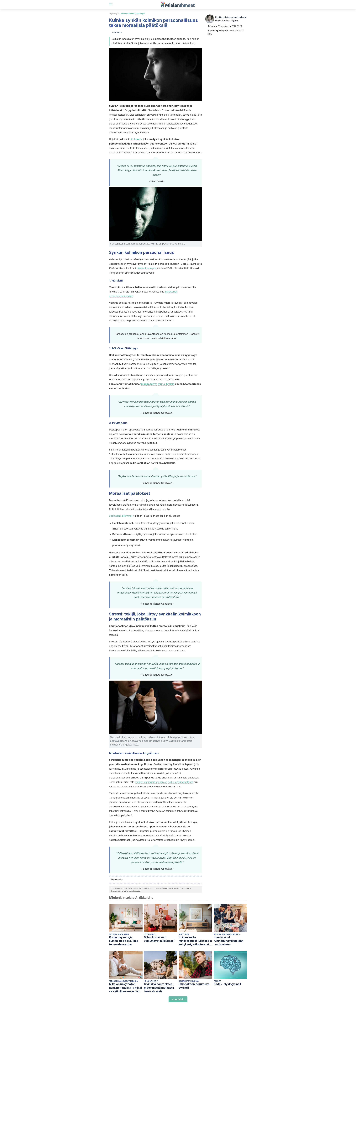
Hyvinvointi (150, 934)
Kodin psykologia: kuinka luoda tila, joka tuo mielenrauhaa (123, 941)
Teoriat (217, 981)
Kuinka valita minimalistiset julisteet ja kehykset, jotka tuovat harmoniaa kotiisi (195, 941)
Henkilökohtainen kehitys (227, 934)
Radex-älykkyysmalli (228, 984)
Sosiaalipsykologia (189, 981)
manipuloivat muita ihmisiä (157, 383)
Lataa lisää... (178, 999)
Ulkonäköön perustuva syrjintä (194, 985)
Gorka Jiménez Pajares (226, 20)
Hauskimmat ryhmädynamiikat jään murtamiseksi (228, 941)
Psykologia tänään (119, 934)
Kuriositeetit (151, 981)
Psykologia (114, 14)
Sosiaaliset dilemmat (120, 515)
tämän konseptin (146, 268)
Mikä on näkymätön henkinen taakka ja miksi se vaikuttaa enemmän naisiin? (125, 987)
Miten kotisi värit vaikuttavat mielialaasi (159, 939)
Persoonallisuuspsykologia (133, 14)
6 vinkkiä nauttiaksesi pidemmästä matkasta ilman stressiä (159, 987)
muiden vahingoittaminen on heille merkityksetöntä (164, 782)
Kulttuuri (184, 934)
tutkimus (136, 139)
